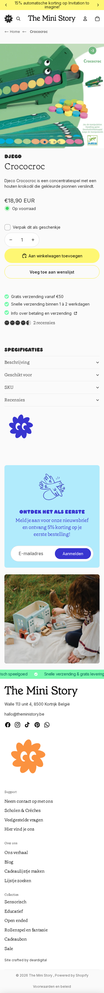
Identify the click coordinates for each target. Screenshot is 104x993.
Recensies (14, 400)
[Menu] (8, 18)
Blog (8, 862)
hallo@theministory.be (24, 714)
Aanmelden (73, 553)
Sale (8, 948)
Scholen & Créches (22, 810)
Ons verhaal (16, 852)
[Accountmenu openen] (85, 19)
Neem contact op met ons (28, 801)
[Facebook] (7, 724)
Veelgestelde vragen (23, 820)
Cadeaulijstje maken (24, 871)
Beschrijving (17, 362)
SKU (9, 387)
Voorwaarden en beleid (52, 986)
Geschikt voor (18, 375)
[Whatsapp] (47, 724)
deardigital (38, 960)
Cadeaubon (15, 939)
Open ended (16, 920)
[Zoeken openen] (18, 19)
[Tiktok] (27, 724)
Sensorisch (15, 902)
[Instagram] (17, 724)
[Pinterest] (37, 724)
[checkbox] (32, 227)
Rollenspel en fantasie (26, 930)
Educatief (13, 911)
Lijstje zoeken (17, 881)
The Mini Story (41, 975)
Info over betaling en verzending (42, 313)
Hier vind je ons (19, 829)
